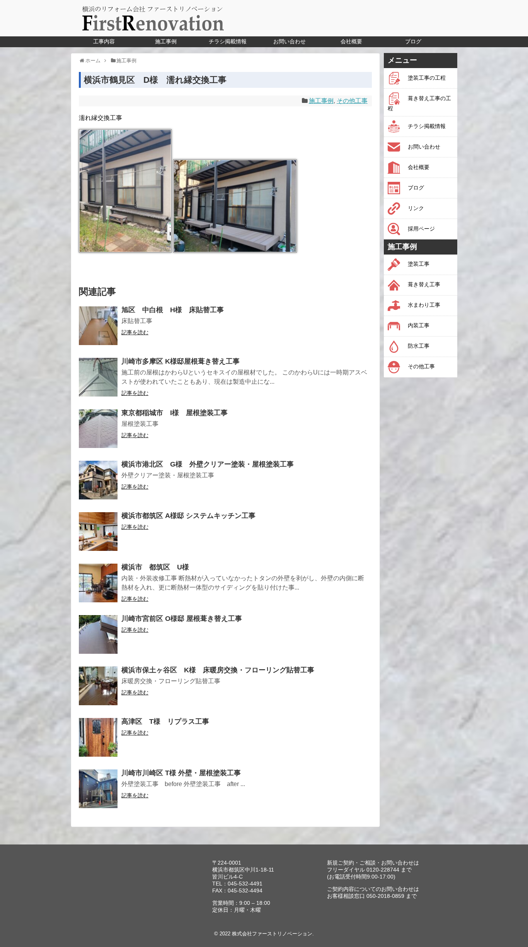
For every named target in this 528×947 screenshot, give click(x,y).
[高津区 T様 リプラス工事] (98, 737)
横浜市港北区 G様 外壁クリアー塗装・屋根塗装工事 (207, 464)
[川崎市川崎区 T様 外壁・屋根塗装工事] (98, 788)
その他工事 (352, 100)
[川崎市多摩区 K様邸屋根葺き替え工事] (98, 377)
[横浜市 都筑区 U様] (98, 583)
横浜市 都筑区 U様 (155, 567)
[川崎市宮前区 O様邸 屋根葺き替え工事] (98, 634)
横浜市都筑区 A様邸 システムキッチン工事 (188, 516)
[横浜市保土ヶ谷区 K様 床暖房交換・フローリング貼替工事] (98, 686)
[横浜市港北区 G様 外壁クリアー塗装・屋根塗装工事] (98, 480)
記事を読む (134, 332)
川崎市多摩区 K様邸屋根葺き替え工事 (180, 361)
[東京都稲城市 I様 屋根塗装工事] (98, 428)
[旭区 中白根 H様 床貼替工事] (98, 325)
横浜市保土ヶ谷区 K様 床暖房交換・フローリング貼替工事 (217, 670)
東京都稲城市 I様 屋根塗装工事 (174, 413)
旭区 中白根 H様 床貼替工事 (172, 310)
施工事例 (321, 100)
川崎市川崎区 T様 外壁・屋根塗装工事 (181, 773)
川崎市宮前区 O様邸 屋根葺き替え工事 (181, 618)
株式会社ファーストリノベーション (272, 934)
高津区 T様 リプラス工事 (165, 721)
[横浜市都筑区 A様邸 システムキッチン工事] (98, 531)
